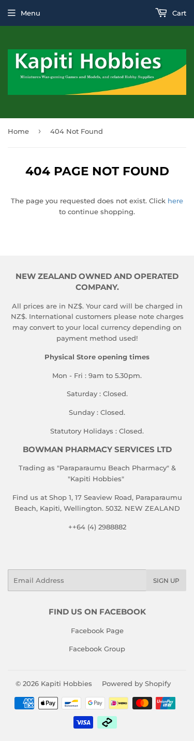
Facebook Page (97, 630)
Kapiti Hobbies (66, 683)
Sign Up (166, 580)
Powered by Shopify (136, 683)
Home (18, 131)
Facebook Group (97, 649)
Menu (30, 13)
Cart (178, 13)
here (175, 201)
